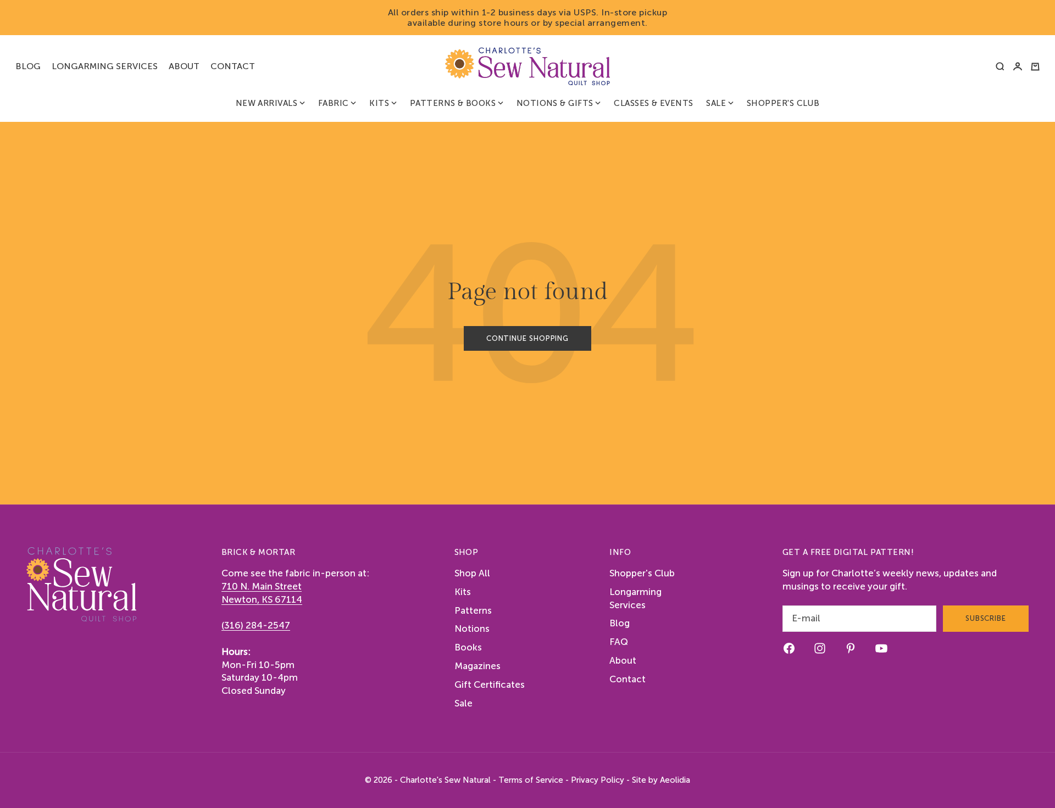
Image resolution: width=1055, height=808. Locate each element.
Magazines (477, 665)
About (184, 66)
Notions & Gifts (555, 103)
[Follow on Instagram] (819, 648)
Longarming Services (105, 66)
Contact (232, 66)
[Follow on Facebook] (789, 648)
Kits (379, 103)
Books (468, 647)
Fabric (333, 103)
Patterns (473, 610)
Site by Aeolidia (661, 780)
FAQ (618, 641)
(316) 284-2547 (255, 625)
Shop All (472, 573)
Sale (716, 103)
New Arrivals (266, 103)
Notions (472, 628)
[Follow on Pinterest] (850, 648)
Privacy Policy (597, 780)
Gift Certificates (489, 684)
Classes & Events (653, 103)
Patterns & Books (453, 103)
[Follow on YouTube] (881, 648)
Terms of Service (530, 780)
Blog (28, 66)
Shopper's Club (783, 103)
